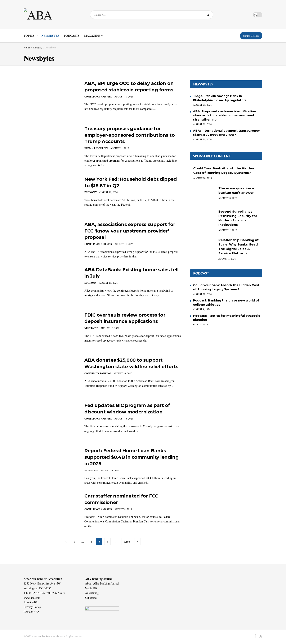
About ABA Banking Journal (102, 583)
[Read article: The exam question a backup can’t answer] (202, 195)
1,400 (127, 541)
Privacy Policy (32, 607)
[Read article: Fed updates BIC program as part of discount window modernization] (51, 421)
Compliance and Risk (98, 96)
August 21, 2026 (202, 104)
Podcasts (72, 35)
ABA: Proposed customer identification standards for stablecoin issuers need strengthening (224, 115)
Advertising (92, 593)
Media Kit (91, 588)
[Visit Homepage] (53, 14)
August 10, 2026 (110, 328)
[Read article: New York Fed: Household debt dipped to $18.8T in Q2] (51, 195)
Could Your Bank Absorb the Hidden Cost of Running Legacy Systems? (226, 287)
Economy (90, 192)
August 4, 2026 (201, 309)
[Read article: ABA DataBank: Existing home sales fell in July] (51, 286)
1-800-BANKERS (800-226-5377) (44, 593)
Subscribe (91, 598)
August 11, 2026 (124, 96)
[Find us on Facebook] (255, 636)
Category (37, 47)
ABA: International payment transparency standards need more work (226, 133)
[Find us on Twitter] (260, 636)
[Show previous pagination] (66, 541)
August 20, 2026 (202, 178)
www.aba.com (32, 598)
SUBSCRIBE (251, 35)
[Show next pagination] (137, 541)
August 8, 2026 (123, 509)
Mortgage (91, 470)
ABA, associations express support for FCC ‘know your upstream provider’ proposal (129, 231)
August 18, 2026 (227, 198)
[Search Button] (209, 14)
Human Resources (96, 148)
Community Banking (97, 373)
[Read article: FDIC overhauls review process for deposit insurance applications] (51, 331)
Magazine (92, 35)
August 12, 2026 (227, 230)
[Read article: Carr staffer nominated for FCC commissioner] (51, 512)
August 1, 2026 (227, 258)
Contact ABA (31, 612)
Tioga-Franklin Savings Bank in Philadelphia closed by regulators (219, 98)
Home (27, 47)
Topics (29, 35)
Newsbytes (50, 35)
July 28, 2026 (200, 324)
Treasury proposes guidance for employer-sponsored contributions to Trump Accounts (129, 135)
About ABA (31, 602)
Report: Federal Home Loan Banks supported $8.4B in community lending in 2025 (131, 457)
